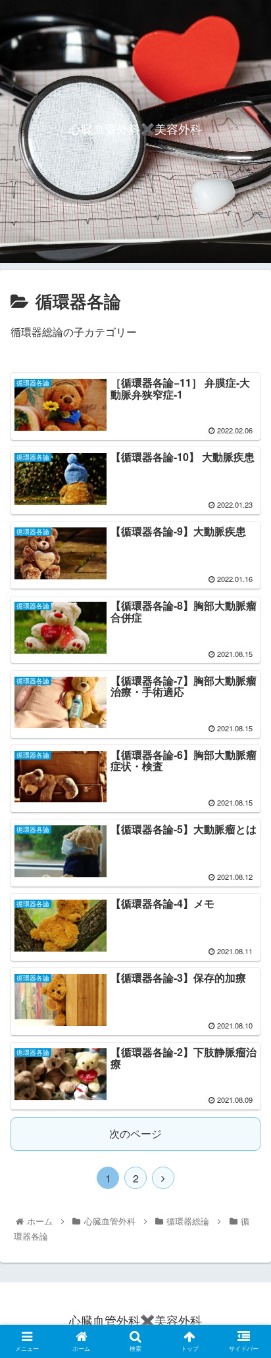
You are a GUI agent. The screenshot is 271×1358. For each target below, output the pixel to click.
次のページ (135, 1133)
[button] (243, 1186)
